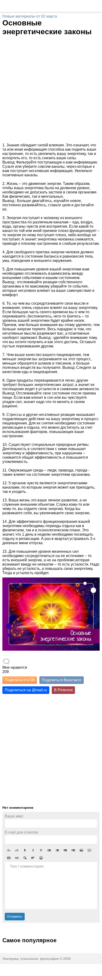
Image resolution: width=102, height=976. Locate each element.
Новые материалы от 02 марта (29, 16)
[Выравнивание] (33, 858)
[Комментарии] (6, 661)
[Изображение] (81, 850)
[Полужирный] (25, 850)
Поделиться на (26, 690)
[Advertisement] (51, 89)
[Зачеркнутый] (41, 850)
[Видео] (89, 850)
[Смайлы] (41, 858)
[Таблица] (9, 858)
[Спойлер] (25, 858)
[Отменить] (9, 850)
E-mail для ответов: (22, 832)
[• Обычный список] (49, 850)
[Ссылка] (17, 858)
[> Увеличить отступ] (73, 850)
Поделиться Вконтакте (61, 680)
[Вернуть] (17, 850)
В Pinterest (63, 690)
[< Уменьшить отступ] (65, 850)
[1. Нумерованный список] (57, 850)
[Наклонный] (33, 850)
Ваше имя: (14, 816)
